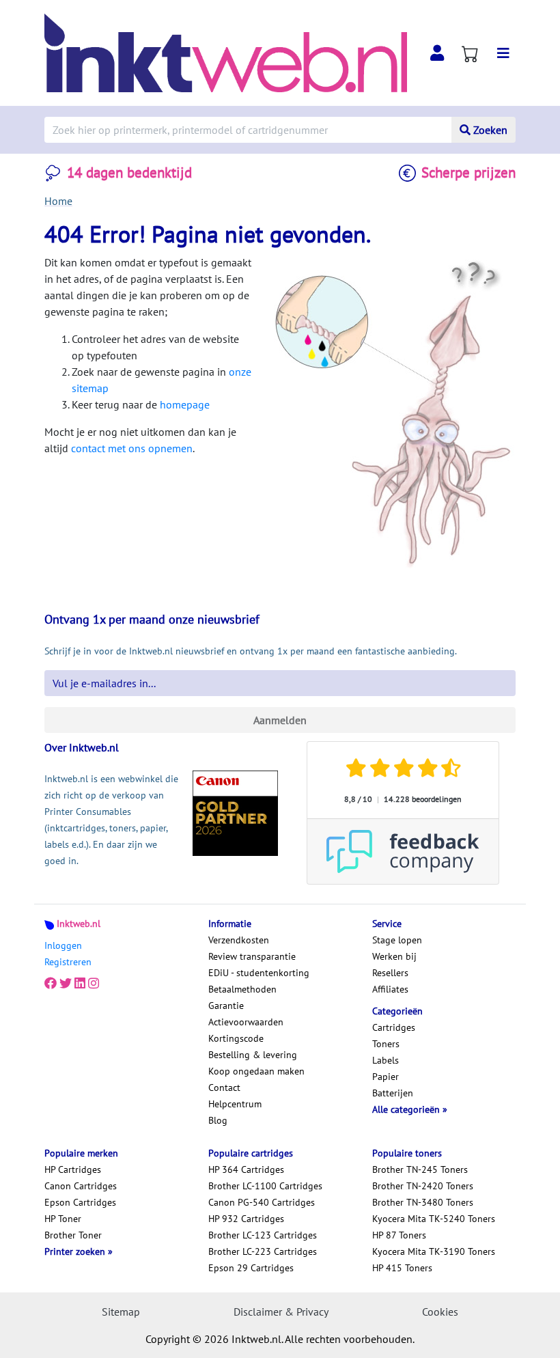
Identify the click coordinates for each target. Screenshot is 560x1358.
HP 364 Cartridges (246, 1169)
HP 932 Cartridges (246, 1218)
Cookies (440, 1311)
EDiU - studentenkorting (258, 973)
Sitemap (121, 1311)
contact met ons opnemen (132, 448)
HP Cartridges (72, 1169)
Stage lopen (397, 940)
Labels (385, 1060)
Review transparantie (252, 956)
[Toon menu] (503, 53)
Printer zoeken (76, 1251)
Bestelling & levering (252, 1055)
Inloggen (63, 945)
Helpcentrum (235, 1104)
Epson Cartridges (80, 1202)
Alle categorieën (407, 1109)
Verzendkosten (238, 940)
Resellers (390, 973)
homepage (185, 404)
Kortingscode (236, 1038)
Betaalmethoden (242, 989)
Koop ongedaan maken (256, 1071)
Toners (386, 1044)
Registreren (68, 962)
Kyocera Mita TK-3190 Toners (433, 1251)
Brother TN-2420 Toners (422, 1186)
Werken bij (394, 956)
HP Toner (62, 1218)
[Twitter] (65, 984)
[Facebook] (50, 984)
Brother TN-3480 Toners (422, 1202)
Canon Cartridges (80, 1186)
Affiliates (390, 989)
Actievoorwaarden (245, 1022)
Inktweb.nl (78, 923)
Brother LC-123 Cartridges (262, 1235)
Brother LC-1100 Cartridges (265, 1186)
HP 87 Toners (399, 1235)
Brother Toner (73, 1235)
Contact (224, 1087)
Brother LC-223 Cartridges (262, 1251)
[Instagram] (93, 984)
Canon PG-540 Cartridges (261, 1202)
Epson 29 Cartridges (251, 1268)
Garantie (226, 1005)
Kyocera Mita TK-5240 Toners (433, 1218)
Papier (385, 1076)
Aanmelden (280, 720)
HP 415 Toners (402, 1268)
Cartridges (393, 1027)
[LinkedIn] (79, 984)
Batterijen (392, 1093)
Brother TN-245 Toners (420, 1169)
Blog (217, 1120)
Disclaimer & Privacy (281, 1311)
